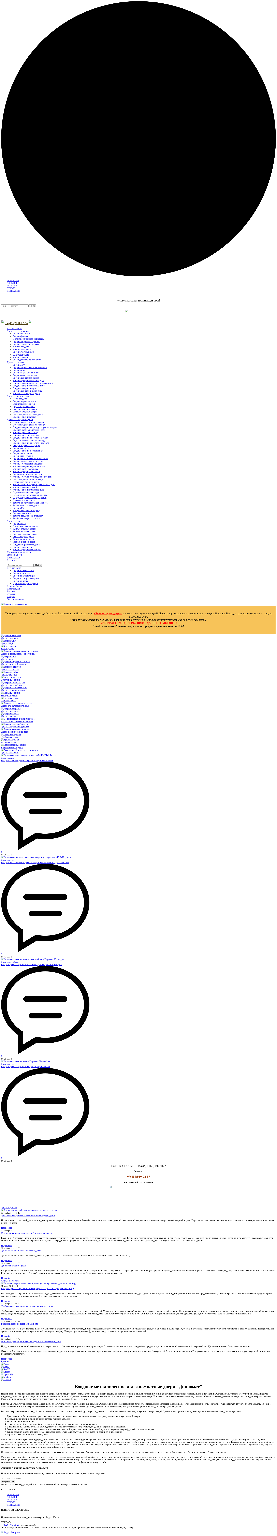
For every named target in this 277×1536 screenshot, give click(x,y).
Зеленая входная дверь (24, 531)
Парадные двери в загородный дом (30, 495)
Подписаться (8, 1482)
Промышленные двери (24, 500)
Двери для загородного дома (27, 359)
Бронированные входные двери (28, 422)
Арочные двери (20, 398)
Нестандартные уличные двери (28, 479)
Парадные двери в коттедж (26, 492)
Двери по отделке (15, 362)
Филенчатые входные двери (26, 393)
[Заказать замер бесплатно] (138, 1195)
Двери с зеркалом (9, 752)
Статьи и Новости (10, 1280)
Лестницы (12, 560)
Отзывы (11, 594)
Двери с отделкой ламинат (26, 372)
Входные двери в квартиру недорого (31, 443)
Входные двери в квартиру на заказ (30, 437)
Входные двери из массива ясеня (29, 385)
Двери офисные (20, 336)
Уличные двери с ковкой (25, 487)
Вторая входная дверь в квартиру (29, 424)
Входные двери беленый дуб (27, 549)
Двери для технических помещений (30, 458)
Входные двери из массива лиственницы (33, 383)
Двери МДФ (19, 365)
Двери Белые (19, 523)
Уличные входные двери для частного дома (34, 484)
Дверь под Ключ (9, 1207)
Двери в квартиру (21, 333)
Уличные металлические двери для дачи (32, 476)
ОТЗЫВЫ (12, 283)
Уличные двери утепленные (26, 471)
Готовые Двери (14, 555)
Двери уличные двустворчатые (28, 461)
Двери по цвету (14, 521)
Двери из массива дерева (25, 375)
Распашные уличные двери (26, 482)
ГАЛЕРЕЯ (12, 285)
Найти (32, 306)
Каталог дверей (14, 328)
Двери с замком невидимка (26, 344)
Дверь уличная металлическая (27, 474)
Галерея (11, 596)
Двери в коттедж (21, 448)
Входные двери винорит (25, 388)
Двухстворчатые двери (24, 406)
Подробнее (6, 1228)
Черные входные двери (24, 542)
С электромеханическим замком (28, 339)
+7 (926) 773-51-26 (10, 1525)
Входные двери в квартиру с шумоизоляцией (35, 427)
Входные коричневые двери (26, 544)
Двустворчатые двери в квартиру (29, 440)
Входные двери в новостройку (28, 450)
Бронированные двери (24, 404)
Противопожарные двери (19, 552)
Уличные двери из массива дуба (28, 489)
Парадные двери (21, 354)
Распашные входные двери (26, 505)
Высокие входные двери (25, 409)
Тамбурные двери (21, 346)
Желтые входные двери (24, 529)
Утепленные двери (22, 349)
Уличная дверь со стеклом (25, 469)
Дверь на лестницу (22, 513)
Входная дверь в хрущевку (26, 435)
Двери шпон (19, 370)
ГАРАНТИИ (13, 280)
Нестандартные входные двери (28, 414)
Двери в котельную (22, 453)
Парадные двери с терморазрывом (29, 497)
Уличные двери (20, 357)
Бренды (5, 1361)
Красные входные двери (25, 534)
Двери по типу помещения (20, 419)
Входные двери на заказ (24, 417)
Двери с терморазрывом (24, 401)
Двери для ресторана (23, 456)
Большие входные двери (25, 411)
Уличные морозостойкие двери (28, 463)
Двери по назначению (18, 331)
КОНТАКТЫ (13, 291)
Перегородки (13, 557)
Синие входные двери (23, 539)
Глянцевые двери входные (26, 526)
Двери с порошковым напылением (30, 367)
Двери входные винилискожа (27, 391)
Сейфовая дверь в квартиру (26, 445)
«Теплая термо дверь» (108, 613)
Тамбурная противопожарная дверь (30, 502)
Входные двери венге (23, 547)
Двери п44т (18, 508)
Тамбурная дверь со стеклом (27, 518)
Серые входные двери (23, 536)
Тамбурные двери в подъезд (26, 510)
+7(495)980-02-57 (16, 323)
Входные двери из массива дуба (28, 380)
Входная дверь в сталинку (25, 432)
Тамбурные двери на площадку (28, 516)
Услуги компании (15, 599)
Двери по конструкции (18, 396)
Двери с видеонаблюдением (26, 341)
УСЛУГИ (11, 288)
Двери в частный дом (23, 352)
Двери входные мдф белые (26, 378)
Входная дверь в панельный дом (29, 430)
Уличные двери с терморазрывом (29, 466)
